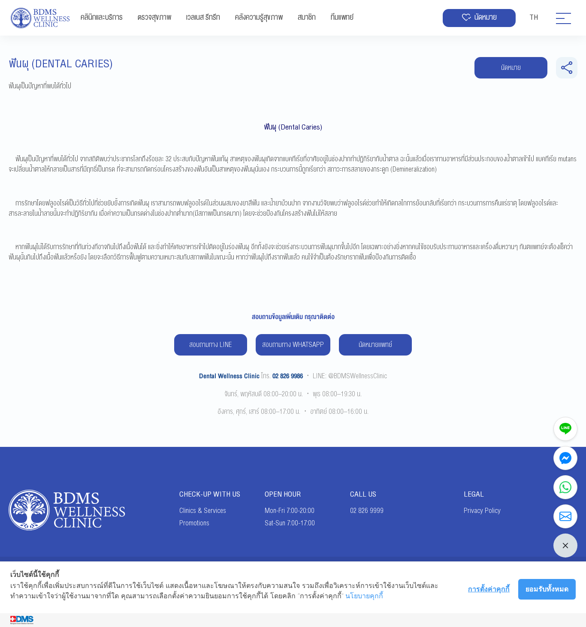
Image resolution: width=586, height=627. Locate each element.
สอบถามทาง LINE (210, 344)
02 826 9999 (367, 510)
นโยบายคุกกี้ (364, 595)
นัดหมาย (485, 17)
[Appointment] (565, 516)
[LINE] (565, 429)
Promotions (194, 523)
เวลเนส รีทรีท (203, 17)
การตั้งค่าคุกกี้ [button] (489, 589)
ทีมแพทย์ (342, 17)
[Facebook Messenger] (565, 458)
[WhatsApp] (565, 487)
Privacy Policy (482, 510)
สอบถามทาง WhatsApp (293, 344)
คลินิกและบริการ (102, 17)
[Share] (566, 67)
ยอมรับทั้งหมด (547, 589)
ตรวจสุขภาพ (154, 17)
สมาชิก (307, 17)
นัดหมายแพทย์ (375, 344)
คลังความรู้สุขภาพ (259, 17)
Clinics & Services (202, 510)
